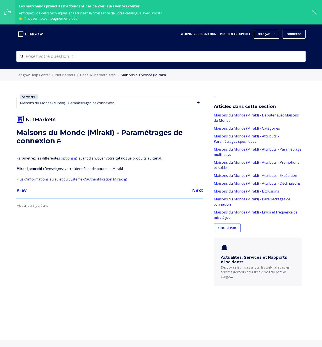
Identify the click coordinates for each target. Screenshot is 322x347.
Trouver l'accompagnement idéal (51, 18)
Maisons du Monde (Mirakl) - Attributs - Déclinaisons (257, 183)
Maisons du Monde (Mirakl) (143, 75)
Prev (21, 190)
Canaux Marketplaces (98, 75)
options (67, 158)
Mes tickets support (235, 34)
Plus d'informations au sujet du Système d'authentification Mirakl (70, 179)
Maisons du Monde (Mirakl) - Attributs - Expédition (255, 175)
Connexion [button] (294, 34)
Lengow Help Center (33, 75)
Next (197, 190)
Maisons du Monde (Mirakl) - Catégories (247, 128)
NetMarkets (65, 75)
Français (264, 34)
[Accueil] (30, 34)
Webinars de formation (198, 34)
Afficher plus (227, 227)
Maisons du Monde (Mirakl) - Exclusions (246, 191)
